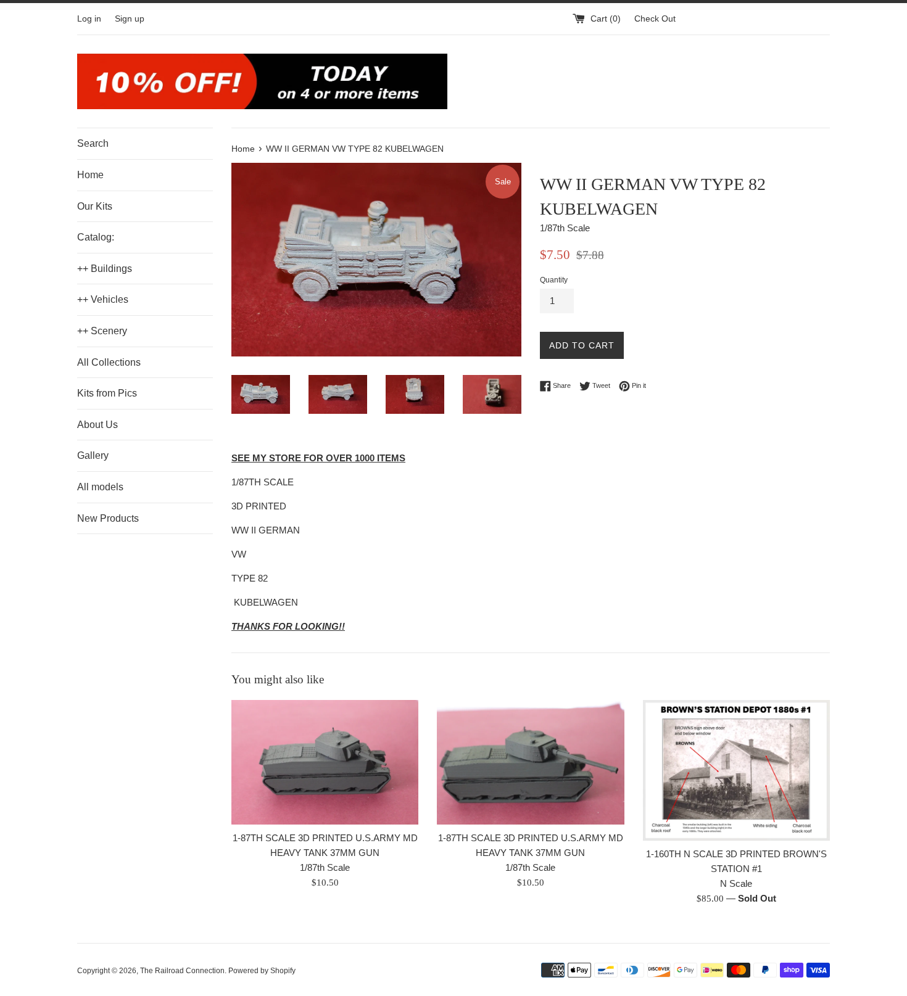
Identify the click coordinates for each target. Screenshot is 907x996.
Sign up (129, 18)
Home (90, 175)
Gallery (93, 455)
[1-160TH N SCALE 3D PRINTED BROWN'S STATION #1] (736, 770)
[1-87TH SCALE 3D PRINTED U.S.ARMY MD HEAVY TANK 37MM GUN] (324, 762)
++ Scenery (102, 331)
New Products (108, 518)
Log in (89, 18)
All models (100, 487)
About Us (97, 424)
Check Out (655, 18)
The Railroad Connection (182, 970)
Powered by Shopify (262, 970)
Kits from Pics (107, 393)
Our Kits (94, 206)
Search (93, 143)
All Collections (109, 362)
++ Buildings (104, 268)
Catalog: (95, 237)
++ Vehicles (102, 299)
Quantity (554, 280)
